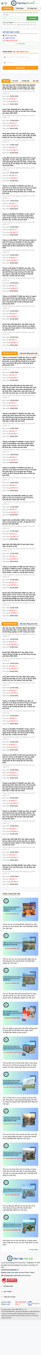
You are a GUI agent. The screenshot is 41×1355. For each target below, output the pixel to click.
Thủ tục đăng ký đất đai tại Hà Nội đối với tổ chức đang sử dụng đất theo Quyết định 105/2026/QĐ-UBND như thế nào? (19, 1208)
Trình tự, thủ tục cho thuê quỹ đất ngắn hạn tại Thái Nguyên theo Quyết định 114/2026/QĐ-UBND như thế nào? (20, 961)
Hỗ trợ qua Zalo (11, 35)
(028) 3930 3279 (19, 1275)
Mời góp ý (21, 43)
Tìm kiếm (32, 18)
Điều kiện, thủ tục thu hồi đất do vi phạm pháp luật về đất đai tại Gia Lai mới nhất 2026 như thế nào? (20, 1242)
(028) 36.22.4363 (12, 1272)
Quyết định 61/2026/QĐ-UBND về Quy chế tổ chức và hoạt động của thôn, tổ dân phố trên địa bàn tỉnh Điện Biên (19, 522)
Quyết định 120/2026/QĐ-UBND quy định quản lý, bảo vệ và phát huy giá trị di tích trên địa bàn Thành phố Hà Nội (17, 497)
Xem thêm (34, 1249)
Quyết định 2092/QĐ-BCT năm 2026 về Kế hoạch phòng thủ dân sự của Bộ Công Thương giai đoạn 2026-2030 (19, 111)
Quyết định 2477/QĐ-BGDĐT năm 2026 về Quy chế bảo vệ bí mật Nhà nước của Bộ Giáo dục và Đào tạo (19, 867)
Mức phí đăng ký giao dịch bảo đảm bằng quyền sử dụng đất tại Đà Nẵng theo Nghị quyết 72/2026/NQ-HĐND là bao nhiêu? (20, 1030)
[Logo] (10, 1259)
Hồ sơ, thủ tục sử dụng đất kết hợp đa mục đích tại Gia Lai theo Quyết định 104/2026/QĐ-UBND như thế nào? (20, 926)
